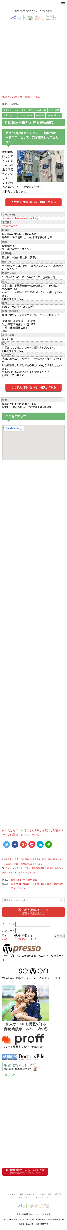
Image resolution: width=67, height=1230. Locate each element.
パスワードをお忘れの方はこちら (21, 939)
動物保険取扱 (38, 868)
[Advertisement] (33, 61)
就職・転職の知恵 (26, 1194)
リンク (29, 1197)
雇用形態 (25, 864)
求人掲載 (11, 1194)
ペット (8, 868)
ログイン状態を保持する (18, 935)
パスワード (8, 930)
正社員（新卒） (37, 864)
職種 (27, 859)
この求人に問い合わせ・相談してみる (33, 202)
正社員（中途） (13, 864)
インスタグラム (42, 1197)
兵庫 (16, 859)
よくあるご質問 (44, 1194)
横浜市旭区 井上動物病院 (24, 880)
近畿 (22, 859)
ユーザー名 (8, 924)
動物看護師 (35, 859)
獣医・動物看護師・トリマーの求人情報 (33, 1214)
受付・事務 (47, 859)
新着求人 (9, 859)
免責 (20, 1197)
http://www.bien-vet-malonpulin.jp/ (20, 218)
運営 (57, 1194)
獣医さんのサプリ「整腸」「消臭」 (22, 97)
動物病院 (49, 868)
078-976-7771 (9, 226)
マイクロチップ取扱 (21, 868)
